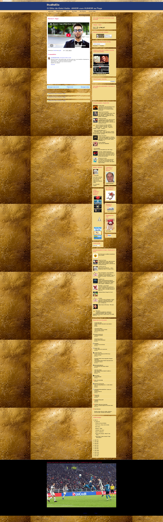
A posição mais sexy (102, 266)
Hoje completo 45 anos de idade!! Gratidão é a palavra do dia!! (102, 371)
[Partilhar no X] (68, 50)
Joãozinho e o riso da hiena (103, 285)
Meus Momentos (83, 11)
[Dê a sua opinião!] (67, 50)
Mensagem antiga (85, 87)
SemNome (112, 211)
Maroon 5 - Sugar (98, 428)
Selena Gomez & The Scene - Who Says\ (106, 304)
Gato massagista (97, 148)
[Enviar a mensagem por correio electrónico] (64, 50)
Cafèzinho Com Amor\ (99, 430)
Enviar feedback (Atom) (70, 91)
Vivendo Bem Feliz (98, 323)
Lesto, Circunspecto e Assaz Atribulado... (106, 272)
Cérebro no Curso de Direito (99, 344)
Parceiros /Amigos (92, 11)
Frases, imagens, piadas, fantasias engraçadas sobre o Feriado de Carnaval (103, 361)
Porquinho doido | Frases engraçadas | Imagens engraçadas (103, 359)
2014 (95, 450)
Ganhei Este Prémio (102, 118)
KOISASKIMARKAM (98, 365)
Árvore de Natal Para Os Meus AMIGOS (103, 125)
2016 (95, 447)
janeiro (97, 421)
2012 (95, 454)
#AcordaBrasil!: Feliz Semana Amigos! (101, 366)
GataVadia (96, 175)
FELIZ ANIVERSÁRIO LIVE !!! (100, 130)
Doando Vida (97, 348)
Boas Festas (98, 311)
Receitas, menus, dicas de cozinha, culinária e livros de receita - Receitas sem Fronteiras (103, 412)
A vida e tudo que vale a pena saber (100, 349)
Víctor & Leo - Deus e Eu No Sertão (102, 425)
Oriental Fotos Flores (98, 339)
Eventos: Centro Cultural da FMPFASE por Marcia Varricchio (102, 354)
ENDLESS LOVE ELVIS (99, 383)
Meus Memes (74, 11)
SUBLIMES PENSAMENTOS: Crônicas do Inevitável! (102, 390)
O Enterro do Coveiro (102, 158)
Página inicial (70, 87)
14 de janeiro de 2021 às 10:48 (65, 57)
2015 (95, 448)
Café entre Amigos (98, 370)
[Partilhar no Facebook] (69, 50)
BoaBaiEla (53, 4)
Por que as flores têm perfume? (100, 340)
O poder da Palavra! (98, 391)
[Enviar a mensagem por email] (66, 50)
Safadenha (96, 400)
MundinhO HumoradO (98, 399)
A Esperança (96, 396)
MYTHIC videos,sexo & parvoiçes (100, 404)
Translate (102, 45)
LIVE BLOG (96, 375)
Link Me (67, 11)
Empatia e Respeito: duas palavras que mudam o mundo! (103, 324)
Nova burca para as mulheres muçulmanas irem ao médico (106, 254)
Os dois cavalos (101, 105)
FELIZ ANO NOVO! (102, 135)
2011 (95, 455)
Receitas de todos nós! (98, 334)
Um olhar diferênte (97, 376)
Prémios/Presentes (59, 11)
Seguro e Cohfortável (99, 431)
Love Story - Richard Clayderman (104, 151)
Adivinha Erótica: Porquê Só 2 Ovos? (105, 292)
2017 (95, 445)
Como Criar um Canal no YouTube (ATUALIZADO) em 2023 (100, 330)
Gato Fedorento (97, 409)
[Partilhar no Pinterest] (71, 50)
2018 (95, 443)
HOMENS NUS (101, 279)
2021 (95, 420)
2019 (95, 441)
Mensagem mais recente (53, 87)
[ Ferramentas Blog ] (98, 328)
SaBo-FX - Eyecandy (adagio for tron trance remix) (103, 405)
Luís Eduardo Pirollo (55, 57)
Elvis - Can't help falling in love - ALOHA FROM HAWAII (103, 385)
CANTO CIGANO (97, 352)
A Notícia (100, 298)
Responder (53, 64)
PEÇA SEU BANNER (98, 380)
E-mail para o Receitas (98, 335)
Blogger (96, 513)
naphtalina (85, 513)
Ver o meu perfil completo (96, 185)
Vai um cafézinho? (102, 142)
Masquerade (96, 395)
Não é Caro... (97, 426)
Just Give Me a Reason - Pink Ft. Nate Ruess (102, 434)
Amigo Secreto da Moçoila (103, 112)
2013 (95, 452)
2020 (95, 440)
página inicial (50, 11)
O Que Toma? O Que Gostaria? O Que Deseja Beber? (102, 437)
